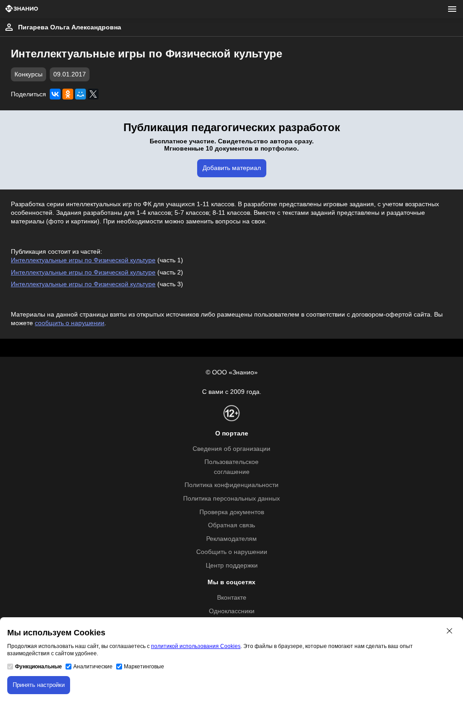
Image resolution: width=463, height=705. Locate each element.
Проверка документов (231, 512)
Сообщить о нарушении (231, 552)
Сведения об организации (231, 448)
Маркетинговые (144, 666)
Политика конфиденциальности (231, 485)
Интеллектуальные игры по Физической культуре (83, 260)
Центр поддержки (232, 565)
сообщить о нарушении (69, 323)
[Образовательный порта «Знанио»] (21, 9)
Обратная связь (231, 525)
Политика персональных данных (231, 498)
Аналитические (93, 666)
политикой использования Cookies (196, 646)
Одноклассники (232, 611)
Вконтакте (231, 597)
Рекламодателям (231, 538)
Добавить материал (232, 168)
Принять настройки (39, 684)
